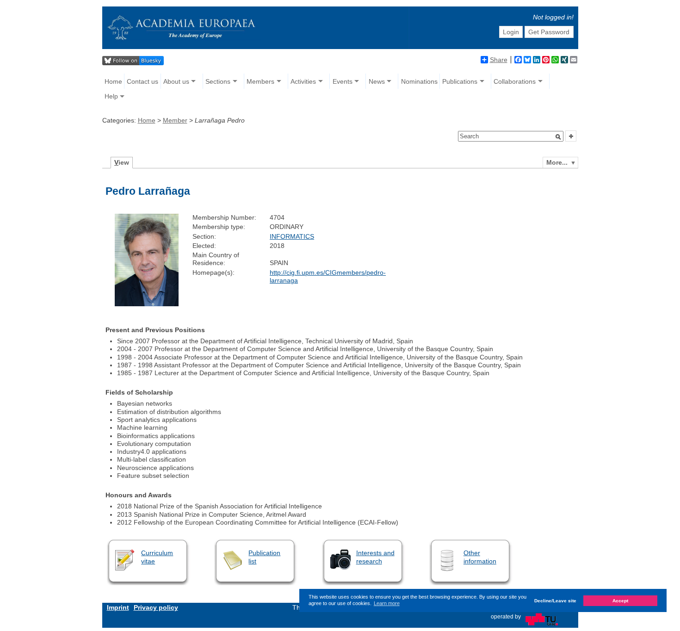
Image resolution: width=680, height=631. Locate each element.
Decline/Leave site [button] (555, 600)
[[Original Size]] (147, 304)
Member (175, 120)
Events (342, 81)
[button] (558, 137)
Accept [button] (620, 600)
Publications (459, 81)
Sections (217, 81)
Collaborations (515, 81)
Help (111, 96)
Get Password (548, 32)
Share (498, 59)
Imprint (118, 607)
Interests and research (375, 556)
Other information (480, 556)
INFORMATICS (292, 236)
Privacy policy (156, 607)
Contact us (142, 81)
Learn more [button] (387, 603)
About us (176, 81)
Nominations (419, 81)
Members (260, 81)
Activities (303, 81)
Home (113, 81)
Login (511, 32)
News (377, 81)
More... (557, 162)
